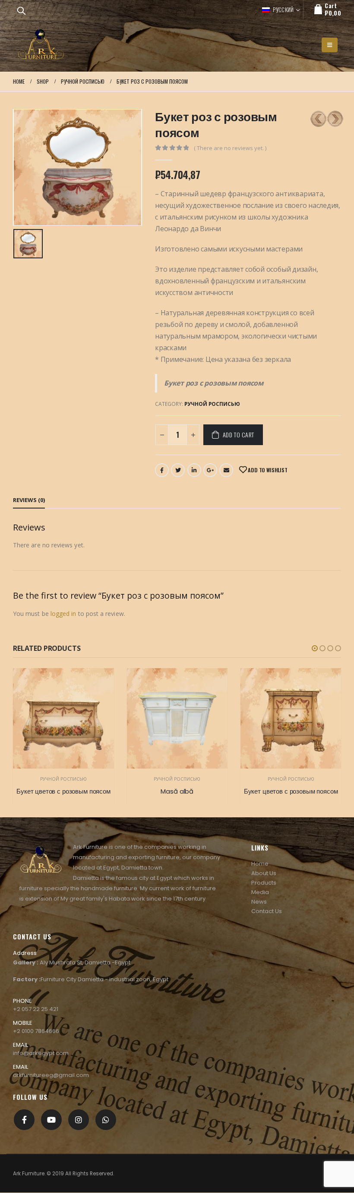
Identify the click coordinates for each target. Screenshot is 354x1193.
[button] (315, 648)
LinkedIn (194, 470)
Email (226, 470)
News (259, 902)
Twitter (178, 470)
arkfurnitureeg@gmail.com (51, 1075)
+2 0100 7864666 (36, 1031)
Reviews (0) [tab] (29, 500)
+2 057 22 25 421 (35, 1009)
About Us (263, 873)
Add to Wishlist (267, 470)
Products (263, 883)
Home (260, 864)
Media (260, 892)
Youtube (51, 1119)
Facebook (162, 470)
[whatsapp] (105, 1119)
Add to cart (238, 434)
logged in (63, 613)
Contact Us (266, 911)
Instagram (78, 1119)
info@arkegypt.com (41, 1053)
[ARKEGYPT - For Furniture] (41, 45)
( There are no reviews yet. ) (230, 148)
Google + (210, 470)
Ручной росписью (212, 404)
